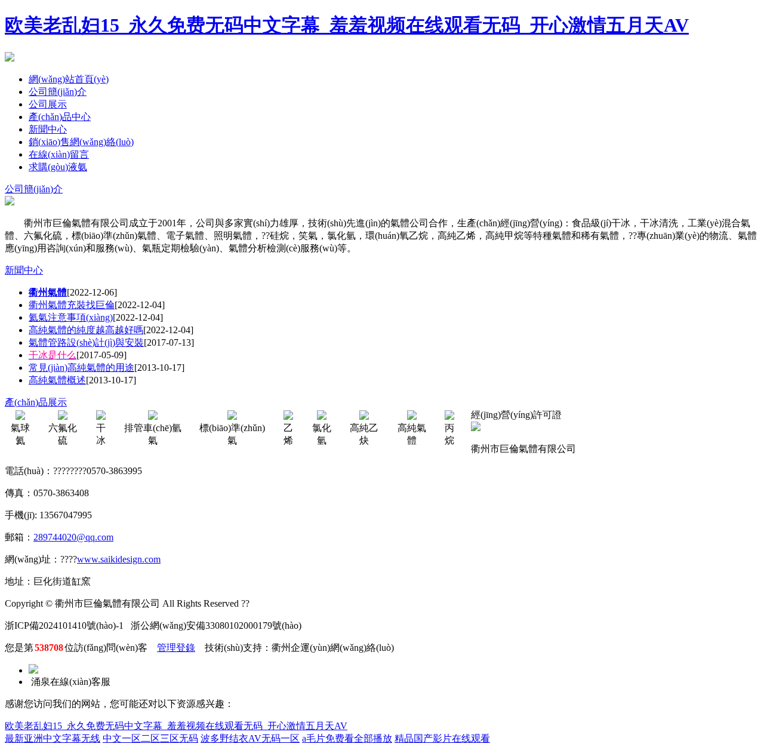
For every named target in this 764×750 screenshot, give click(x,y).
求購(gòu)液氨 (58, 167)
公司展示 (48, 104)
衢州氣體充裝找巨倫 (72, 305)
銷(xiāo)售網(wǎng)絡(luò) (81, 142)
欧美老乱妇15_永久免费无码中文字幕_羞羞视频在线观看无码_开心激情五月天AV (347, 25)
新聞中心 (48, 129)
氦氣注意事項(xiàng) (71, 317)
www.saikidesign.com (119, 559)
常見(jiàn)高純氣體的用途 (81, 367)
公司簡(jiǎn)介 (58, 92)
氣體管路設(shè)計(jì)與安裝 (86, 342)
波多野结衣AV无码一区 (250, 738)
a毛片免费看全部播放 (347, 738)
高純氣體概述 (57, 380)
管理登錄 (176, 648)
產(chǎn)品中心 (60, 117)
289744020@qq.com (73, 537)
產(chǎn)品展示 (36, 402)
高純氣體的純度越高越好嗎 (86, 330)
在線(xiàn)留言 (59, 154)
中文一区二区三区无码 (150, 738)
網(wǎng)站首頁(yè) (69, 79)
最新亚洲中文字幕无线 (52, 738)
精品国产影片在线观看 (442, 738)
